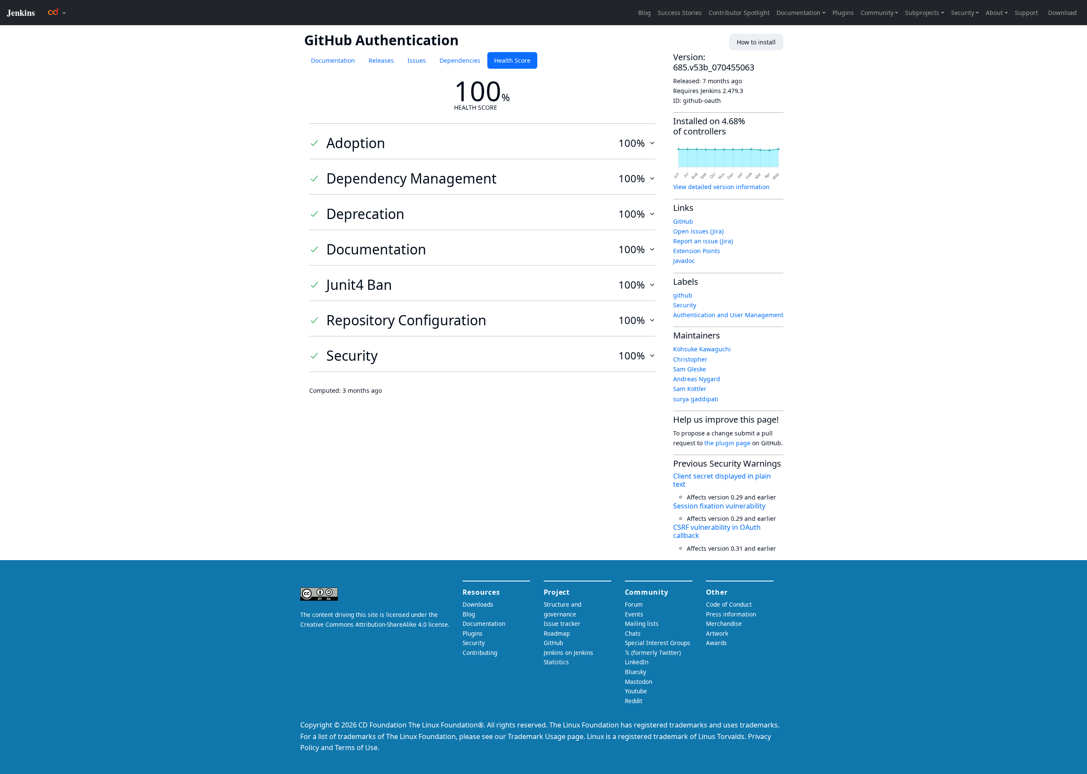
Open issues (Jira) (698, 231)
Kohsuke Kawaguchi (702, 349)
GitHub (683, 221)
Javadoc (684, 261)
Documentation (333, 60)
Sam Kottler (689, 389)
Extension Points (696, 251)
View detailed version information (721, 187)
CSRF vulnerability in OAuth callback (717, 531)
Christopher (690, 359)
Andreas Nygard (696, 379)
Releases (381, 60)
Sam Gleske (689, 369)
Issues (416, 60)
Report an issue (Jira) (703, 241)
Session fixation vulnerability (719, 506)
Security (684, 305)
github (682, 295)
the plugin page (727, 443)
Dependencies (460, 60)
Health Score (512, 60)
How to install (756, 42)
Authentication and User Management (728, 315)
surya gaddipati (695, 399)
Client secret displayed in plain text (722, 480)
